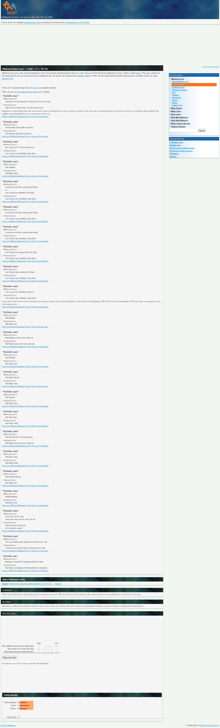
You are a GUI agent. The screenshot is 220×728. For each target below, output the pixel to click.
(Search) (57, 583)
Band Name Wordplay (179, 117)
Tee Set (23, 75)
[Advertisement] (110, 45)
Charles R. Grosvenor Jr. (209, 725)
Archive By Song (178, 87)
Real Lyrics (176, 114)
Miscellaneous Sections (180, 123)
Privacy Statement (8, 725)
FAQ (173, 93)
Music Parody (176, 108)
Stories (174, 103)
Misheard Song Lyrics (13, 68)
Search (174, 100)
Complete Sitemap (178, 126)
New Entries (176, 98)
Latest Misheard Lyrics (180, 82)
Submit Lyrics (177, 105)
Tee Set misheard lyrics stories (26, 91)
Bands (5, 583)
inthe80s (81, 75)
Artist (30, 68)
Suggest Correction (40, 116)
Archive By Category (179, 90)
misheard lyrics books (32, 22)
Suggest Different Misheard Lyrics (16, 116)
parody (138, 73)
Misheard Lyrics (177, 79)
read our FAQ (7, 78)
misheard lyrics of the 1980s (78, 22)
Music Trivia (176, 111)
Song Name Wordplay (179, 120)
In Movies (175, 95)
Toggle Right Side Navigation (211, 67)
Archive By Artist (178, 85)
